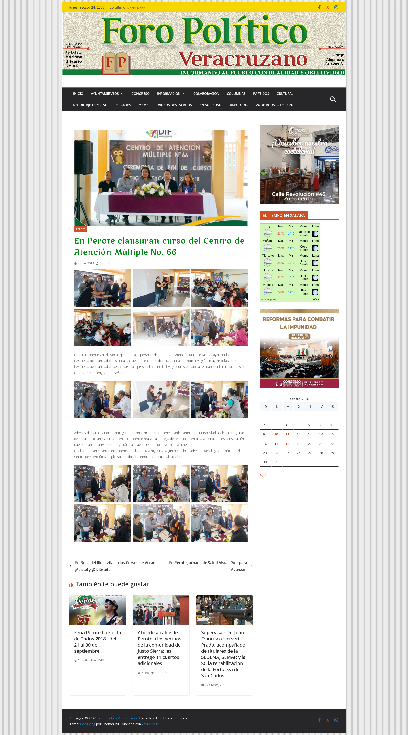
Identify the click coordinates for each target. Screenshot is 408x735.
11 (287, 434)
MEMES (144, 105)
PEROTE (80, 229)
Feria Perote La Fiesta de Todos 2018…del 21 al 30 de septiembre (97, 641)
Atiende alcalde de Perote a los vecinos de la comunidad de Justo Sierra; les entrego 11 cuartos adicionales (159, 647)
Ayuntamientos (105, 93)
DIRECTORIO (238, 105)
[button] (121, 93)
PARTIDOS (261, 93)
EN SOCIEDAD (210, 105)
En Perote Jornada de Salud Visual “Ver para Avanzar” (208, 566)
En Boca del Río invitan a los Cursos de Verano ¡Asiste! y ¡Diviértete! (116, 566)
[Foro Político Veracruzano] (204, 15)
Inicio (78, 93)
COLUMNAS (236, 93)
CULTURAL (285, 93)
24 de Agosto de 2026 (274, 105)
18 (287, 443)
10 (276, 434)
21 (321, 443)
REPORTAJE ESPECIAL (90, 105)
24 (276, 453)
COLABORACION (206, 93)
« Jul (263, 474)
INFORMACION (169, 93)
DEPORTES (122, 105)
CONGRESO (141, 93)
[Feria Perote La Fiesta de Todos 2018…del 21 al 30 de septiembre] (97, 598)
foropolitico (108, 263)
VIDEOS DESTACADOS (175, 105)
